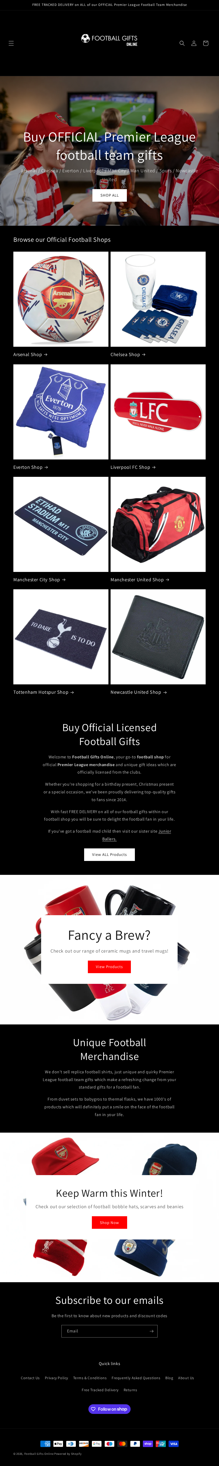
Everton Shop (27, 467)
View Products (109, 966)
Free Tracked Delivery (100, 1389)
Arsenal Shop (27, 354)
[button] (11, 43)
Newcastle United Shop (136, 692)
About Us (186, 1377)
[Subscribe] (151, 1331)
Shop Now (109, 1222)
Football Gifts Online (39, 1454)
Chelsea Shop (125, 354)
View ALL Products (109, 854)
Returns (130, 1389)
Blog (169, 1377)
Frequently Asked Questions (136, 1377)
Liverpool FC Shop (130, 467)
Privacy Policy (56, 1377)
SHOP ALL (109, 195)
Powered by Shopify (68, 1454)
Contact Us (30, 1377)
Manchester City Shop (36, 579)
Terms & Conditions (90, 1377)
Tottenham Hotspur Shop (40, 692)
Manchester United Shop (137, 579)
